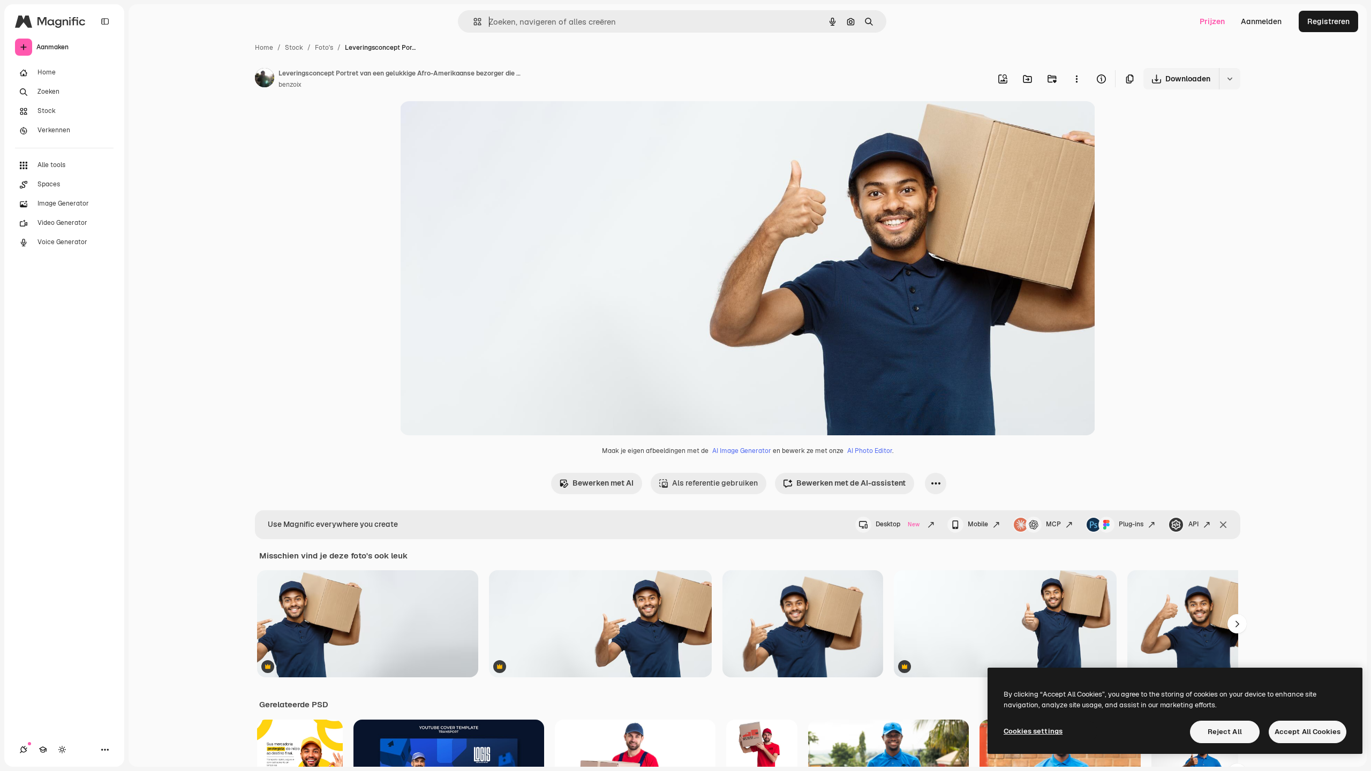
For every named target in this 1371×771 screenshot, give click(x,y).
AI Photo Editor (869, 451)
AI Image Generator (741, 451)
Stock (294, 47)
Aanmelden (1261, 21)
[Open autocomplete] (473, 22)
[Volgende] (1237, 623)
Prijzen (1212, 21)
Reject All (1225, 731)
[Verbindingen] (23, 749)
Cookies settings (1033, 731)
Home (264, 47)
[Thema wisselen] (62, 749)
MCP (1053, 524)
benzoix (290, 84)
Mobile (978, 524)
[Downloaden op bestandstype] (1229, 78)
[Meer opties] (1076, 78)
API (1193, 524)
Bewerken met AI (603, 483)
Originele (470, 122)
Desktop (898, 524)
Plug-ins (1131, 524)
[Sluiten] (1223, 524)
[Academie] (42, 749)
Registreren (1328, 21)
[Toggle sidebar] (105, 21)
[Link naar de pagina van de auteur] (264, 79)
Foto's (324, 47)
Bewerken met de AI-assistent (851, 483)
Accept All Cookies (1307, 731)
